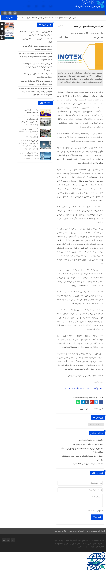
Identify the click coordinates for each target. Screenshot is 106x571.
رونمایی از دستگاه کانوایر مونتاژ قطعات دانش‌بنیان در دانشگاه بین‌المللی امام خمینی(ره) (37, 66)
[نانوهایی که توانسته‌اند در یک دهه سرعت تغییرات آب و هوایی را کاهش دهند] (35, 145)
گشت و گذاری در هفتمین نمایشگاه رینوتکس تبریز (83, 388)
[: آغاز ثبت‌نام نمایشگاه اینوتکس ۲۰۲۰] (60, 37)
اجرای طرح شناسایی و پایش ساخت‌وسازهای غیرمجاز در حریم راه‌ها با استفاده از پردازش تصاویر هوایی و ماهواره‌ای (35, 91)
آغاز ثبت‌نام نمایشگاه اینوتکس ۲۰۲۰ (88, 26)
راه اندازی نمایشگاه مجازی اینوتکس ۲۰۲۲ (87, 444)
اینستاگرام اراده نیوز (76, 531)
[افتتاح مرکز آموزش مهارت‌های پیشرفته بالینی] (35, 122)
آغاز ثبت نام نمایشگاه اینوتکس (90, 440)
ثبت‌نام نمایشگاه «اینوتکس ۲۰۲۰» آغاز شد (86, 463)
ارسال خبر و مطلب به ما (96, 531)
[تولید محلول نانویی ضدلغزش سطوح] (35, 112)
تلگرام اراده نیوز (60, 531)
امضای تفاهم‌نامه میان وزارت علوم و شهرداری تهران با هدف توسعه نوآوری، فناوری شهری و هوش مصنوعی (35, 56)
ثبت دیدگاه (97, 517)
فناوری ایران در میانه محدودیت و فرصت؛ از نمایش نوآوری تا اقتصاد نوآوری (58, 17)
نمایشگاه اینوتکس (95, 424)
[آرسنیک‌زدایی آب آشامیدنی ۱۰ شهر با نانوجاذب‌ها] (35, 155)
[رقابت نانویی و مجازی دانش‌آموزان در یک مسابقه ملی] (35, 133)
